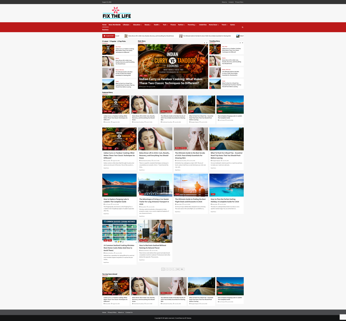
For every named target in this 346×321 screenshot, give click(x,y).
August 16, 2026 (116, 122)
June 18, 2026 (223, 204)
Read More (106, 168)
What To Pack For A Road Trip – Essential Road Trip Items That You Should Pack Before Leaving (229, 36)
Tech (164, 25)
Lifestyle (126, 25)
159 (178, 269)
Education (136, 25)
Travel (224, 25)
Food (119, 47)
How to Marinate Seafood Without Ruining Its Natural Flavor (152, 246)
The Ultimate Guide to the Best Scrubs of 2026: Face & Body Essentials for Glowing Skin (170, 36)
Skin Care (228, 58)
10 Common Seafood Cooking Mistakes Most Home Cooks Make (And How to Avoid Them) (119, 248)
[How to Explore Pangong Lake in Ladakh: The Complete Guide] (215, 84)
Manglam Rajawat (195, 122)
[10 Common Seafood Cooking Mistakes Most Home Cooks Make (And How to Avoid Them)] (119, 231)
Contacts (231, 2)
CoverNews (178, 318)
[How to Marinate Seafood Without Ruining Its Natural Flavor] (155, 231)
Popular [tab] (113, 41)
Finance (173, 25)
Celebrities (203, 25)
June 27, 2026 (156, 86)
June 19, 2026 (187, 204)
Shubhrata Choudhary (146, 86)
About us (224, 2)
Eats (117, 47)
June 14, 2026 (119, 253)
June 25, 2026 (204, 122)
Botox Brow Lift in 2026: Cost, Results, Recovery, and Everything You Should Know (172, 81)
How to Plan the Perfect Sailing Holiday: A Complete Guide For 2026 (225, 200)
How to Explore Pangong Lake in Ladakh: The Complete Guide (231, 85)
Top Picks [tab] (122, 41)
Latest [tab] (106, 41)
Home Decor (213, 25)
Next (182, 269)
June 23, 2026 (151, 207)
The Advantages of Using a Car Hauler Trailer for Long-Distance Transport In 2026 (154, 202)
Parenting (191, 25)
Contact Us (129, 312)
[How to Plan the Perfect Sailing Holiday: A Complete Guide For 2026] (226, 185)
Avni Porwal (222, 120)
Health (156, 25)
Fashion (180, 25)
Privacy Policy (239, 2)
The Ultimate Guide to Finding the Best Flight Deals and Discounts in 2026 (190, 200)
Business (105, 30)
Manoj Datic (107, 122)
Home (104, 25)
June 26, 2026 (178, 122)
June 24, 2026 (230, 120)
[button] (242, 27)
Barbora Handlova (109, 253)
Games (232, 25)
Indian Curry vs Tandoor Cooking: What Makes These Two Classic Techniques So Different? (125, 50)
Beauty (147, 25)
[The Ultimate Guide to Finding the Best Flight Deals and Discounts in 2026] (191, 185)
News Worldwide (115, 25)
